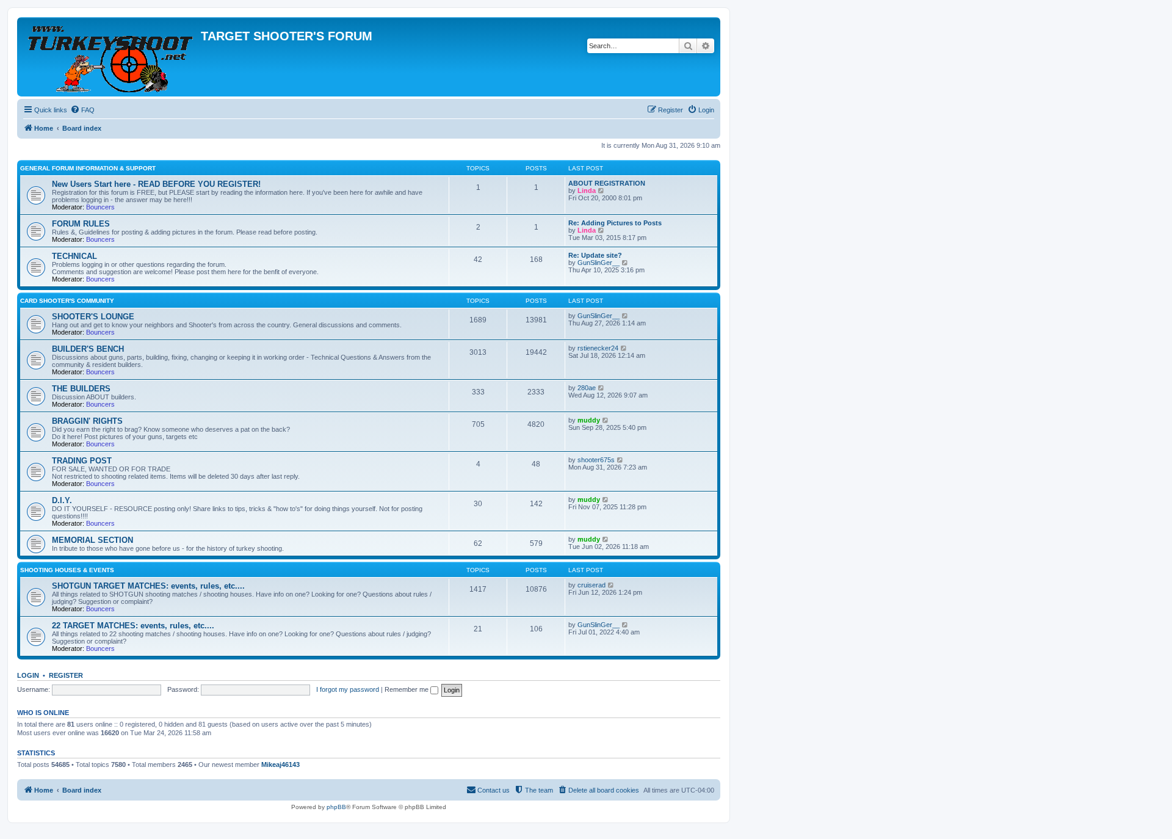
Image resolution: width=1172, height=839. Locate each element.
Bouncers (100, 207)
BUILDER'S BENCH (88, 349)
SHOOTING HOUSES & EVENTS (67, 570)
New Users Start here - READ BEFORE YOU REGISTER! (156, 184)
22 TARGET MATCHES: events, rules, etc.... (133, 625)
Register (66, 675)
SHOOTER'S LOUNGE (93, 316)
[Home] (110, 56)
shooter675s (596, 459)
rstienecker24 (597, 348)
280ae (586, 387)
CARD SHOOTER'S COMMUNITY (67, 300)
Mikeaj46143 (280, 764)
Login (28, 675)
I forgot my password (347, 689)
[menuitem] (82, 110)
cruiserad (591, 585)
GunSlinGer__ (598, 262)
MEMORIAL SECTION (92, 540)
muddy (588, 420)
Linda (586, 190)
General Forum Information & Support (88, 168)
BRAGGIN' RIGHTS (87, 421)
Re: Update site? (595, 255)
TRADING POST (82, 460)
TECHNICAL (74, 256)
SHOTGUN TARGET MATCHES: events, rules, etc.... (148, 585)
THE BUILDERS (81, 388)
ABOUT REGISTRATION (606, 183)
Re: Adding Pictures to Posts (615, 223)
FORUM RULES (81, 223)
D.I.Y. (62, 500)
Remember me (407, 689)
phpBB (336, 807)
